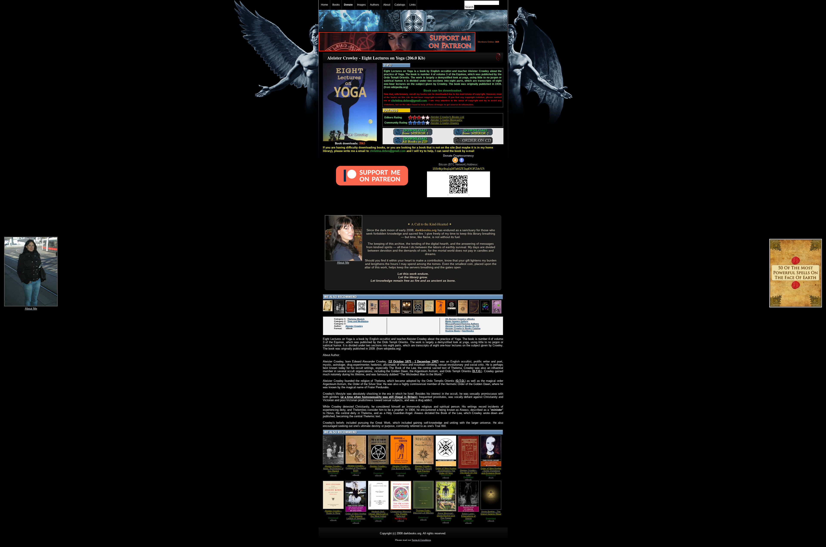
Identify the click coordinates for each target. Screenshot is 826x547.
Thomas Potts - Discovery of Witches (423, 511)
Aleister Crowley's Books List (447, 117)
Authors (374, 4)
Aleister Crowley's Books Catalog (462, 328)
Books (336, 4)
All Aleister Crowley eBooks (460, 319)
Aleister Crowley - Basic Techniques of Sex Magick (333, 468)
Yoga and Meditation (357, 321)
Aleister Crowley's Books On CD (462, 326)
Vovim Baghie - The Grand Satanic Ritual (491, 512)
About (386, 4)
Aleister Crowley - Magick (378, 467)
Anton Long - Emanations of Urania (468, 515)
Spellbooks (468, 331)
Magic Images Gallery (456, 321)
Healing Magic (452, 331)
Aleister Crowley (354, 326)
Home (324, 4)
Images (361, 4)
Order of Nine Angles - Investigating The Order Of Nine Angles (446, 472)
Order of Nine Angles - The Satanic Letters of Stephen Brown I (355, 517)
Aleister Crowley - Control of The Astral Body (356, 468)
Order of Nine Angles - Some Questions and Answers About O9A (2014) (491, 472)
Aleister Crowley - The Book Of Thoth (400, 467)
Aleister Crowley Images (444, 123)
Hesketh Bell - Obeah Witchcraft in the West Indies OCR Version (378, 515)
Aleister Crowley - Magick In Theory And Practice (423, 468)
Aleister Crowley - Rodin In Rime (333, 512)
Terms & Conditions (421, 540)
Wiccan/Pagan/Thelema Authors (462, 323)
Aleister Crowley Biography (446, 120)
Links (412, 4)
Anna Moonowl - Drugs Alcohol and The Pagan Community (446, 516)
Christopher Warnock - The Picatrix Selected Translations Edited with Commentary (400, 516)
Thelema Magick (356, 319)
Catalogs (400, 4)
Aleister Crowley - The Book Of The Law (468, 472)
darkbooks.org (426, 230)
